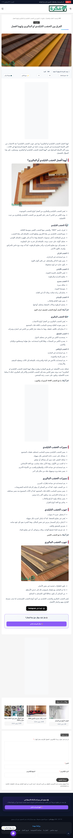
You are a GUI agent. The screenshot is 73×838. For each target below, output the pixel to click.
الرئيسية (57, 18)
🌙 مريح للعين (25, 75)
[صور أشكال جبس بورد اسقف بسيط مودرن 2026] (14, 710)
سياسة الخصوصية (36, 830)
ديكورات (42, 18)
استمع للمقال (64, 75)
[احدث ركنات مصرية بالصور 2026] (36, 711)
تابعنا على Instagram (36, 608)
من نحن (17, 830)
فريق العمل (25, 830)
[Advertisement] (36, 110)
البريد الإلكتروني (64, 771)
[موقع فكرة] (58, 8)
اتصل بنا (45, 830)
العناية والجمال (50, 18)
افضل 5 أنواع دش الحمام (62, 721)
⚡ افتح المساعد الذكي (36, 807)
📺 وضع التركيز (8, 75)
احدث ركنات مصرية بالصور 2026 (37, 718)
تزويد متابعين (54, 830)
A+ (49, 75)
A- (38, 75)
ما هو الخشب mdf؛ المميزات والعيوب (48, 380)
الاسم (67, 763)
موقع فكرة (51, 819)
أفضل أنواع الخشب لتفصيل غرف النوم (47, 310)
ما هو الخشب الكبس (54, 535)
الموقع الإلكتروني (30, 771)
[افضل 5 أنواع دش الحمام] (59, 712)
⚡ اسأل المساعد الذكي (36, 624)
